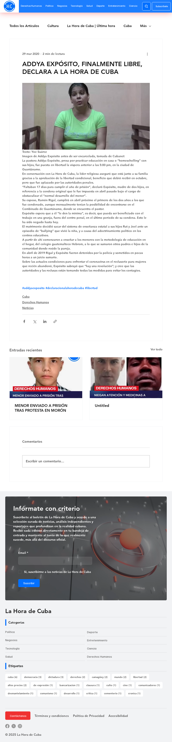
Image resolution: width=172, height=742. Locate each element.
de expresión (44, 685)
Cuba (128, 26)
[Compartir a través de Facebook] (24, 321)
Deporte (92, 632)
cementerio (114, 693)
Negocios (11, 640)
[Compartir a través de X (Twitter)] (34, 321)
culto (112, 685)
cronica (135, 693)
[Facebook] (7, 726)
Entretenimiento (97, 640)
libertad (141, 677)
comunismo (50, 693)
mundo (121, 677)
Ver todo (157, 349)
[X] (14, 726)
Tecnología (12, 648)
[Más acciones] (147, 54)
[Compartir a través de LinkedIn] (45, 321)
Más (143, 26)
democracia (34, 677)
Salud (9, 656)
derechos (79, 677)
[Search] (146, 6)
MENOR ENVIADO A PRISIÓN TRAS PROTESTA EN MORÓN (41, 408)
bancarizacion (71, 685)
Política (10, 632)
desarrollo (73, 693)
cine (128, 685)
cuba (14, 677)
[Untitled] (126, 377)
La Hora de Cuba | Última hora (91, 26)
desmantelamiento (22, 693)
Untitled (102, 405)
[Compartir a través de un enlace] (55, 321)
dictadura (57, 677)
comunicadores (150, 685)
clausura (94, 685)
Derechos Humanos (35, 302)
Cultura (53, 26)
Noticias (28, 308)
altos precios (18, 685)
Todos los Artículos (24, 26)
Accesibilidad (118, 716)
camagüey (101, 677)
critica (93, 693)
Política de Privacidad (88, 716)
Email (23, 553)
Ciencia (91, 648)
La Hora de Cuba (28, 611)
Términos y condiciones (52, 716)
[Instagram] (20, 726)
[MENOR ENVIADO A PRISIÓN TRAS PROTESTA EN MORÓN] (46, 377)
